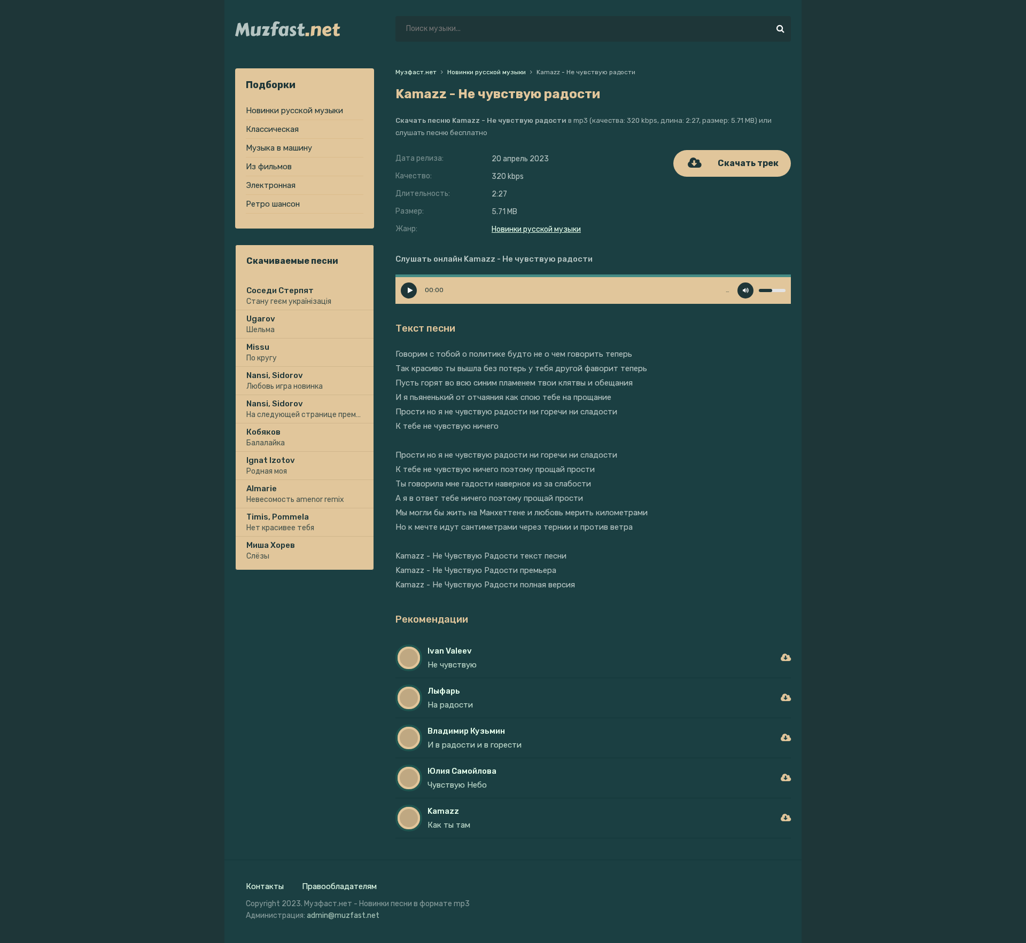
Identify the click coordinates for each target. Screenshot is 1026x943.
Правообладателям (339, 886)
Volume (745, 290)
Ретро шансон (273, 204)
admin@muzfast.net (343, 915)
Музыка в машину (279, 148)
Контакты (265, 886)
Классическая (272, 129)
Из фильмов (269, 166)
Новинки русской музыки (294, 110)
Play (409, 290)
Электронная (271, 185)
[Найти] (780, 29)
